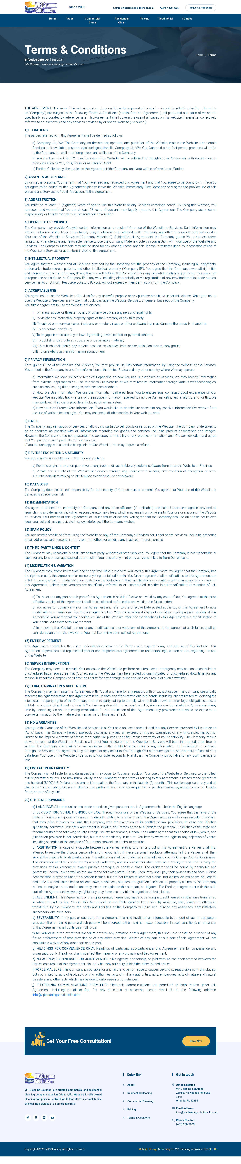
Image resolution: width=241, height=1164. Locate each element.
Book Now (196, 1041)
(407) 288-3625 (185, 1124)
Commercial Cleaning (140, 1101)
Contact (187, 18)
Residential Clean (122, 20)
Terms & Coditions (138, 1117)
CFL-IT (212, 1149)
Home (53, 18)
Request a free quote (201, 7)
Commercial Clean (92, 20)
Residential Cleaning (139, 1093)
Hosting (165, 1149)
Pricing (145, 18)
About (69, 18)
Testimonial (165, 18)
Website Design (148, 1149)
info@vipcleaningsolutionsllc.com (56, 995)
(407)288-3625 (170, 8)
